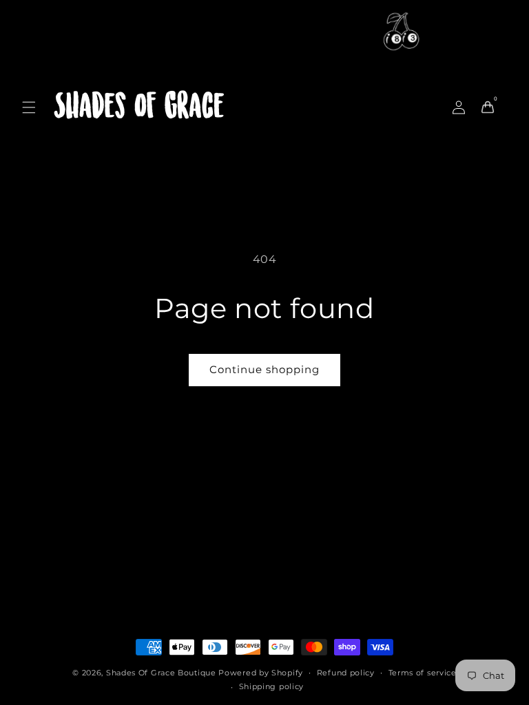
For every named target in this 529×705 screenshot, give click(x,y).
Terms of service (422, 672)
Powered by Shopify (260, 672)
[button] (29, 107)
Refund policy (346, 672)
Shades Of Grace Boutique (162, 672)
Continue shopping (264, 369)
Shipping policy (271, 686)
